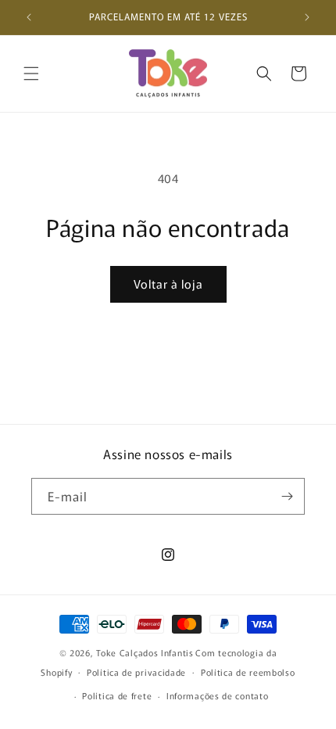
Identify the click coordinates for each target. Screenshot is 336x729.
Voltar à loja (168, 283)
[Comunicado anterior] (29, 17)
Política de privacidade (136, 672)
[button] (31, 73)
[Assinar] (287, 496)
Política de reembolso (248, 672)
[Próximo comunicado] (307, 17)
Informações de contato (217, 695)
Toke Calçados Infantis (144, 652)
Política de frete (117, 695)
